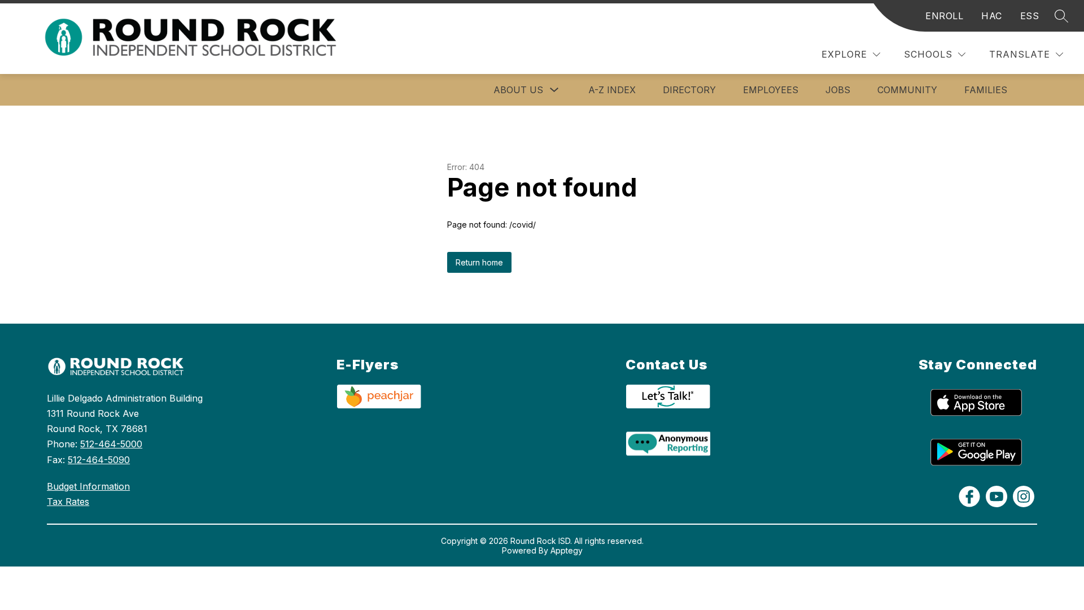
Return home (479, 262)
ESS (1029, 15)
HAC (991, 15)
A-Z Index (612, 89)
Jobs (837, 89)
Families (985, 89)
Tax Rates (68, 501)
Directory (689, 89)
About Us (518, 89)
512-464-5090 (99, 459)
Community (907, 89)
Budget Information (88, 486)
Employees (770, 89)
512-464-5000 (111, 444)
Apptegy (566, 550)
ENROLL (944, 15)
